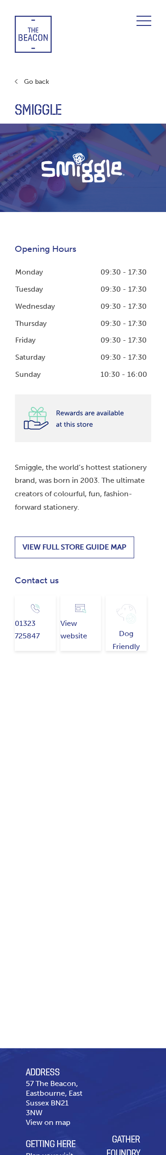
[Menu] (143, 21)
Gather (126, 1140)
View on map (48, 1122)
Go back (36, 81)
